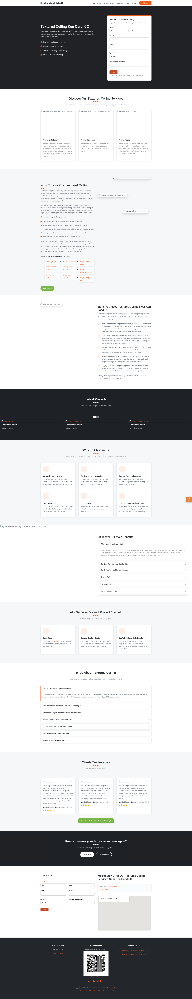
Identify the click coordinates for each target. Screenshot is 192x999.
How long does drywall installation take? (57, 720)
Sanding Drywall (52, 261)
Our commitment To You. (110, 591)
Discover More (104, 854)
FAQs (127, 3)
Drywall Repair (124, 140)
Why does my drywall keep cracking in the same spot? (62, 713)
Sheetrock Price (69, 261)
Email (114, 44)
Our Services (97, 3)
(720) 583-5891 (58, 954)
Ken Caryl (97, 990)
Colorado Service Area (129, 954)
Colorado (88, 990)
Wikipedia (113, 886)
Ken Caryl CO (106, 584)
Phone (114, 36)
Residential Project (9, 425)
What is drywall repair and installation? (57, 688)
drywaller (143, 151)
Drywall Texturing (88, 140)
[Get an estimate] (189, 499)
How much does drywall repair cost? (55, 740)
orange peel (102, 143)
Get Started (145, 3)
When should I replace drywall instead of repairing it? (61, 706)
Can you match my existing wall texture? (57, 726)
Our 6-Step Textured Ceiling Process (114, 570)
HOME (80, 990)
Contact (134, 3)
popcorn (91, 146)
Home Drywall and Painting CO (51, 3)
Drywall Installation (50, 140)
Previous (110, 988)
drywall (50, 31)
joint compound (73, 196)
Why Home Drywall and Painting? (113, 544)
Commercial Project (74, 425)
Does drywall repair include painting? (56, 733)
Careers (143, 954)
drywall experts (115, 550)
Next (116, 988)
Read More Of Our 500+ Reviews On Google (96, 821)
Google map (103, 889)
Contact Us (124, 950)
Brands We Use (106, 577)
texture (118, 555)
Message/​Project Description (117, 61)
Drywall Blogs (96, 977)
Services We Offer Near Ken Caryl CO (114, 564)
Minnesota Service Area (139, 950)
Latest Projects (109, 3)
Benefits (120, 3)
